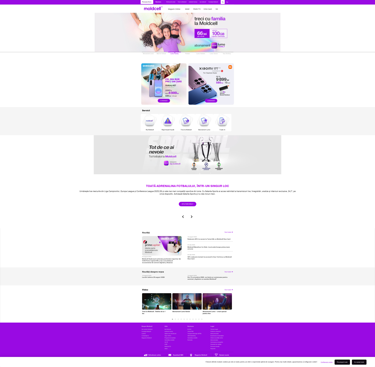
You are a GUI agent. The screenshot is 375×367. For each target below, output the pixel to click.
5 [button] (185, 320)
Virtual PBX (191, 331)
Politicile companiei (215, 331)
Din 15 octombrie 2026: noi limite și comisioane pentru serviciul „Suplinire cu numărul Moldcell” (207, 278)
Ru (227, 2)
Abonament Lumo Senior (181, 312)
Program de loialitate (170, 338)
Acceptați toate (359, 362)
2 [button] (176, 320)
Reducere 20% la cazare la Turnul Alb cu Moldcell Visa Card (209, 239)
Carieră (144, 333)
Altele (166, 348)
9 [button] (196, 320)
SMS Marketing (192, 335)
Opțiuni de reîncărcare (170, 333)
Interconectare (214, 340)
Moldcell (154, 9)
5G (217, 9)
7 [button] (190, 320)
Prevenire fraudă (214, 346)
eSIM (166, 344)
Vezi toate (228, 232)
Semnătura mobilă (169, 340)
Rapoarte (212, 348)
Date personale (214, 333)
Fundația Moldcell (213, 2)
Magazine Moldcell (147, 338)
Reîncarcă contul (170, 2)
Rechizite (190, 340)
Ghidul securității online (216, 338)
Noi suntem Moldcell (147, 329)
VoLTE (166, 342)
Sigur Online (168, 335)
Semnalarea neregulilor (216, 342)
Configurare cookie (327, 362)
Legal (212, 326)
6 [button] (187, 320)
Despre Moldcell (147, 326)
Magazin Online (174, 9)
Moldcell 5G (168, 346)
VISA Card (208, 9)
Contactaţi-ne (145, 335)
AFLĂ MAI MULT (187, 204)
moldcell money (193, 2)
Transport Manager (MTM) (194, 333)
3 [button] (179, 320)
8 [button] (193, 320)
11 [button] (202, 320)
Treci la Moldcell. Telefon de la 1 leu (154, 312)
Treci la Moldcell (182, 2)
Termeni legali (214, 329)
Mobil (187, 9)
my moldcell (203, 2)
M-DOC (190, 329)
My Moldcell (168, 329)
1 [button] (173, 320)
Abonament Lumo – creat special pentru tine (214, 312)
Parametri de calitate (215, 344)
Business (191, 326)
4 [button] (182, 320)
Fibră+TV (197, 9)
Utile (166, 326)
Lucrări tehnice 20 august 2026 (153, 277)
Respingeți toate (342, 362)
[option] (187, 177)
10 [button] (199, 320)
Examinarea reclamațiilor (217, 335)
